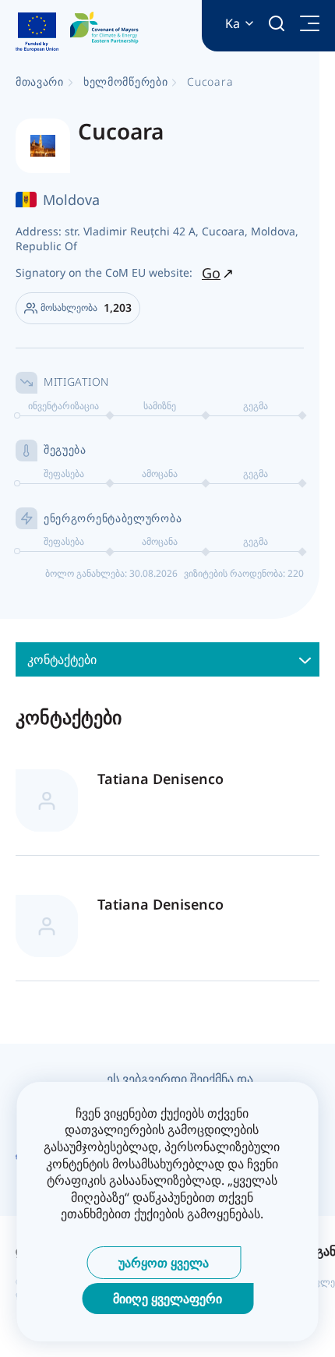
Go (211, 272)
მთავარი (40, 81)
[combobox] (167, 659)
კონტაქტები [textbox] (62, 659)
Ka (232, 24)
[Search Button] (276, 23)
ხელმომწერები (125, 81)
